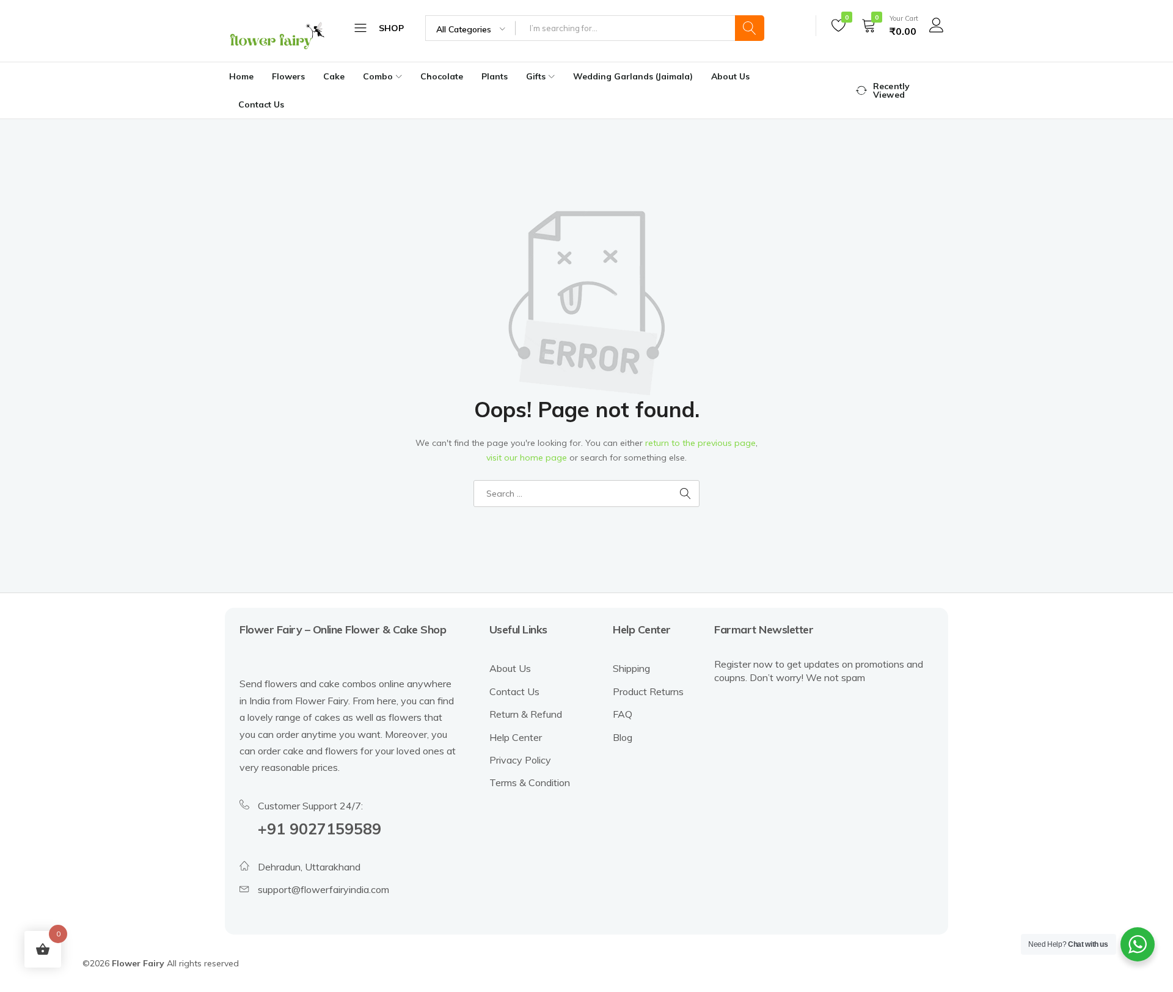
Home (241, 76)
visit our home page (526, 457)
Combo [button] (378, 76)
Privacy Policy (520, 760)
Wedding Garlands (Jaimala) (633, 76)
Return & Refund (525, 714)
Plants (494, 76)
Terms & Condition (529, 782)
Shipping (631, 668)
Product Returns (648, 691)
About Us (730, 76)
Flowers (288, 76)
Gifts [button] (536, 76)
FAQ (622, 714)
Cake (334, 76)
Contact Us (261, 104)
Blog (622, 737)
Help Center (515, 737)
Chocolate (441, 76)
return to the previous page (700, 442)
